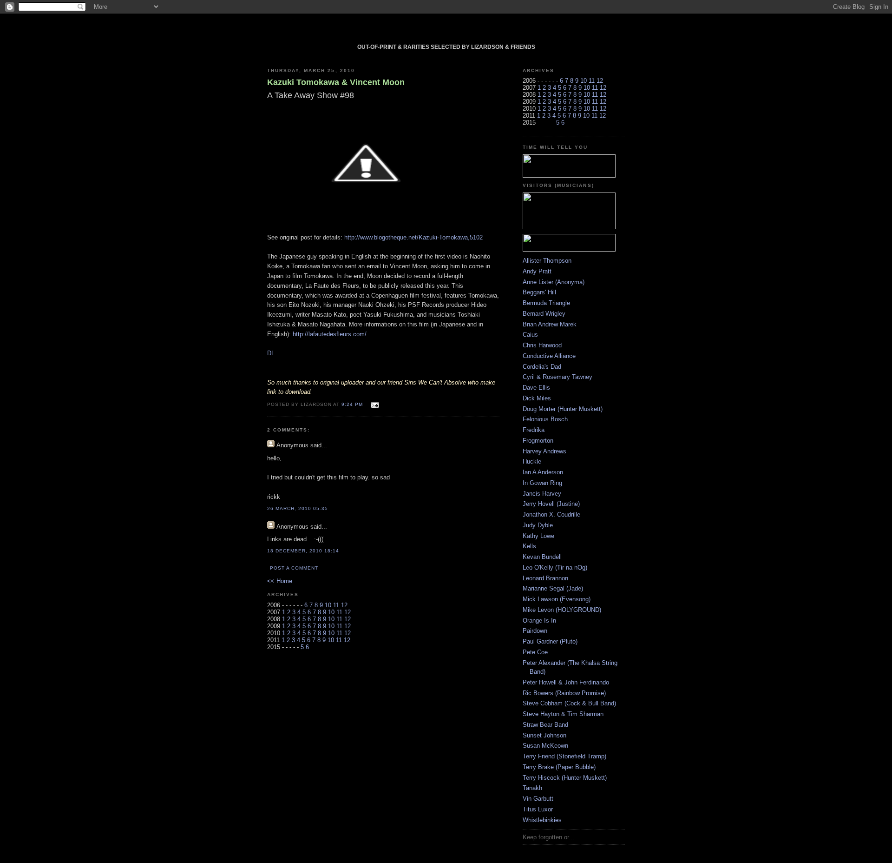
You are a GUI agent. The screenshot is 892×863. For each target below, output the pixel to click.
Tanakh (532, 787)
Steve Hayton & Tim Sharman (563, 713)
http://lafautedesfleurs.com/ (330, 334)
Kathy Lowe (538, 535)
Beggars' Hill (539, 292)
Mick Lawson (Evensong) (556, 599)
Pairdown (535, 630)
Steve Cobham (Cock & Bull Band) (569, 703)
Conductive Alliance (549, 355)
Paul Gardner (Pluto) (550, 641)
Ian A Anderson (543, 472)
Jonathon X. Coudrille (551, 514)
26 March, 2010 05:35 (297, 508)
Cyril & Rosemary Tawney (557, 376)
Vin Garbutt (538, 798)
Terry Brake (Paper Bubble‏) (559, 766)
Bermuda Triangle (546, 302)
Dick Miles (537, 398)
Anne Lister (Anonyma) (553, 282)
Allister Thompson (547, 260)
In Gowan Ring (542, 482)
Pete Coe (535, 652)
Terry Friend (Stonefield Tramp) (564, 756)
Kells (529, 546)
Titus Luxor (538, 809)
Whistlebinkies (542, 820)
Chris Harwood (542, 345)
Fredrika (533, 429)
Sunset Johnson (544, 735)
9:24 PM (352, 404)
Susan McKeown (545, 745)
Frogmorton (538, 440)
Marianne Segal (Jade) (553, 588)
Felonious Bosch (545, 419)
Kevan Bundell (542, 556)
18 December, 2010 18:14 (303, 550)
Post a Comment (294, 568)
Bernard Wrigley (544, 313)
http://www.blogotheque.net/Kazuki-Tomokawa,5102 (413, 237)
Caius (530, 334)
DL (271, 353)
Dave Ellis (536, 387)
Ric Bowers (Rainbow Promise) (564, 693)
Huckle (532, 461)
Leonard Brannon (545, 578)
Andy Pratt (537, 271)
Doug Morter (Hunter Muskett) (563, 408)
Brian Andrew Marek (550, 324)
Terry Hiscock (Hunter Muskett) (565, 777)
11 (336, 605)
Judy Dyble (538, 525)
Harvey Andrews (544, 451)
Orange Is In (539, 620)
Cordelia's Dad (542, 366)
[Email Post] (374, 403)
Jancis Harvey (542, 493)
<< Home (279, 581)
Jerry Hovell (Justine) (551, 503)
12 (344, 605)
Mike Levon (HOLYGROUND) (562, 609)
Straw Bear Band (545, 724)
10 (328, 605)
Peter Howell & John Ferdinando (566, 682)
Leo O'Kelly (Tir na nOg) (555, 567)
